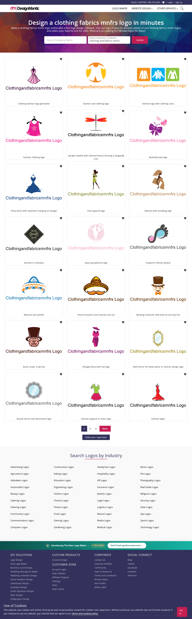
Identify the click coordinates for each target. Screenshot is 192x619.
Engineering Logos (63, 487)
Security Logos (147, 500)
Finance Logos (61, 500)
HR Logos (102, 480)
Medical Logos (104, 527)
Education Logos (62, 480)
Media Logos (103, 520)
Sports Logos (147, 520)
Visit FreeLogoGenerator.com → (127, 545)
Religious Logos (148, 493)
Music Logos (146, 466)
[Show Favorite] (163, 2)
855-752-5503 (154, 2)
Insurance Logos (105, 487)
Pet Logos (145, 473)
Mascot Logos (104, 513)
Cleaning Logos (18, 507)
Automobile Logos (19, 487)
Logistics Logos (105, 507)
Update (140, 39)
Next (105, 428)
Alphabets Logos (19, 480)
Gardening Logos (62, 527)
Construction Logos (64, 466)
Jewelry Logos (104, 493)
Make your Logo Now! (96, 437)
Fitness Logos (61, 507)
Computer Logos (19, 527)
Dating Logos (60, 473)
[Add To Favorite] (61, 58)
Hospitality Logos (106, 473)
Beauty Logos (17, 493)
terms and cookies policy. (85, 613)
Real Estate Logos (149, 487)
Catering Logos (18, 500)
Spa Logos (145, 513)
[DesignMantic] (25, 8)
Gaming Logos (61, 520)
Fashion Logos (61, 493)
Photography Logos (150, 480)
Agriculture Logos (19, 473)
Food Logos (60, 513)
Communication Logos (22, 520)
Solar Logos (146, 507)
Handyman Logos (106, 466)
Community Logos (19, 513)
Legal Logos (103, 500)
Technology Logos (149, 527)
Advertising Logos (19, 466)
